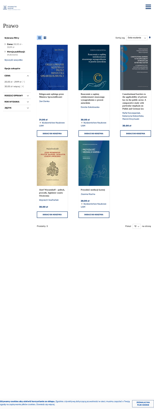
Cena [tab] (7, 75)
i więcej (14, 86)
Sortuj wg (120, 37)
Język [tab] (8, 108)
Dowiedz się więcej (45, 404)
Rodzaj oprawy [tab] (14, 95)
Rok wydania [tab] (12, 101)
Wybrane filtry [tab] (12, 38)
